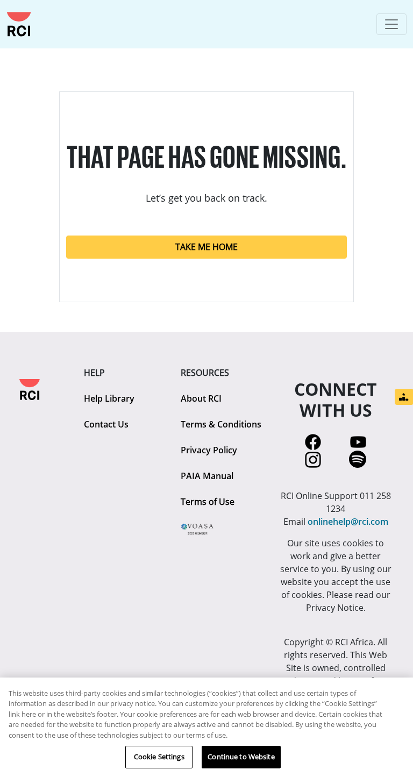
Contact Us (106, 424)
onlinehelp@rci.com (348, 521)
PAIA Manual (207, 476)
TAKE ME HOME (206, 247)
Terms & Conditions (221, 424)
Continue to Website (241, 756)
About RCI (201, 398)
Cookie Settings (159, 756)
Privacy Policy (209, 450)
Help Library (109, 398)
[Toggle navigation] (391, 24)
